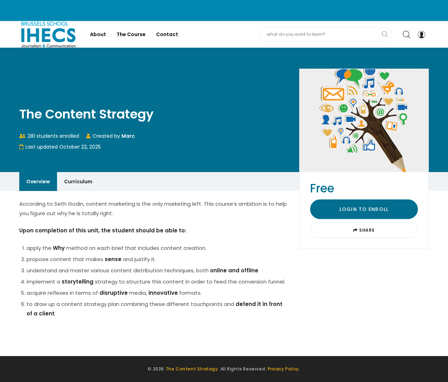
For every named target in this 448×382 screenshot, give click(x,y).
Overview (38, 181)
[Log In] (421, 34)
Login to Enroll (364, 209)
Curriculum (78, 181)
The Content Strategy (192, 369)
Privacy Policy (283, 369)
